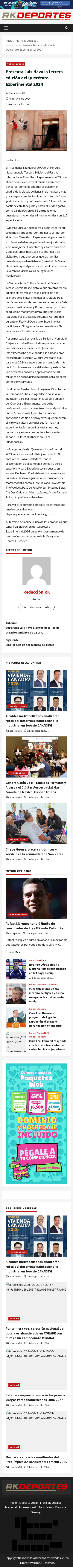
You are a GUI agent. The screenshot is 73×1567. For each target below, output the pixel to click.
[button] (6, 28)
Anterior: (33, 627)
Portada (53, 985)
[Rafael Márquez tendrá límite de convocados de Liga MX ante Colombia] (36, 898)
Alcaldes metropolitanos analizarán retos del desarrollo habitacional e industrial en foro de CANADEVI (32, 720)
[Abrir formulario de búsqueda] (66, 27)
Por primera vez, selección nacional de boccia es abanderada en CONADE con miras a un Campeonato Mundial (34, 1333)
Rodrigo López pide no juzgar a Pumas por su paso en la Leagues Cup (16, 969)
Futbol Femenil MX (39, 1033)
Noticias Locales (15, 63)
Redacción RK (17, 93)
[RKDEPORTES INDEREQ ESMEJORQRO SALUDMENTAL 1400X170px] (36, 4)
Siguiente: (30, 642)
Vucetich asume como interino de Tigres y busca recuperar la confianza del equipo (16, 993)
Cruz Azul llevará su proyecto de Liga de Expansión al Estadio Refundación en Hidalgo (16, 1017)
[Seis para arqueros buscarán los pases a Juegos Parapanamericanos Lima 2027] (36, 1369)
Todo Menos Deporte (52, 1507)
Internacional (27, 1507)
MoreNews (27, 1562)
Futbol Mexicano (18, 914)
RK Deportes (14, 933)
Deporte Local (28, 1502)
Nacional (14, 1318)
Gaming (36, 1512)
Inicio (13, 1502)
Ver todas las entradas (36, 607)
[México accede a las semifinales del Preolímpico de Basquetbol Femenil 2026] (36, 1431)
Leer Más (16, 952)
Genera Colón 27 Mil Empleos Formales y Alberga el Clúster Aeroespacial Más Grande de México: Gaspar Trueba (36, 787)
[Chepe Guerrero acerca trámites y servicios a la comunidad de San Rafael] (36, 823)
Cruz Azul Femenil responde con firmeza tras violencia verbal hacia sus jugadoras (16, 1042)
